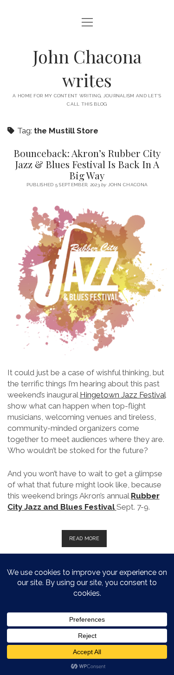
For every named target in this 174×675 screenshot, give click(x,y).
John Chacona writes (87, 68)
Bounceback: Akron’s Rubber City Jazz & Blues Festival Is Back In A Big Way (87, 164)
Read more (88, 541)
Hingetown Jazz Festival (123, 394)
